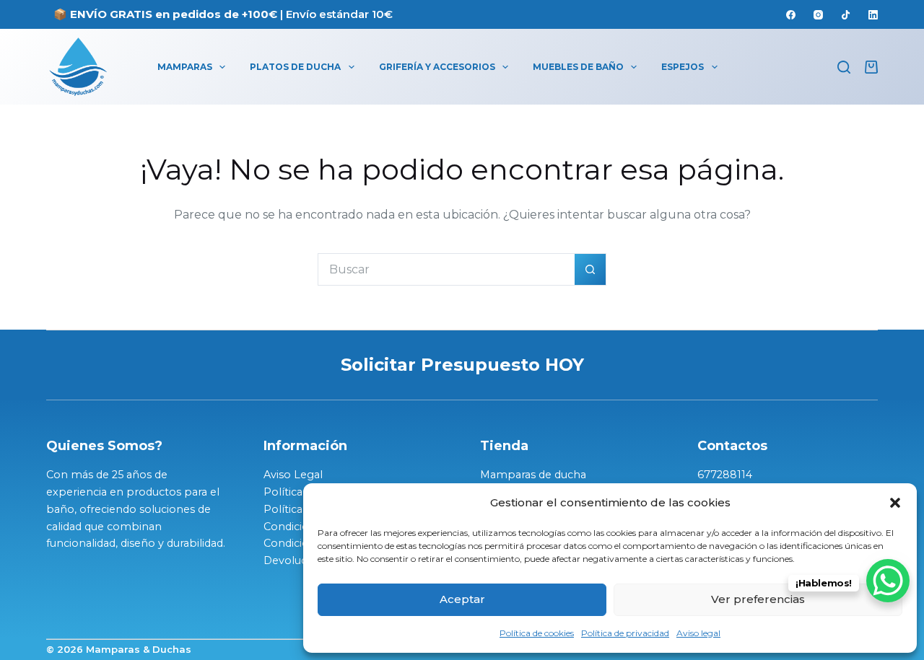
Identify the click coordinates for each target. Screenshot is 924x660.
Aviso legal (698, 633)
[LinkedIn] (873, 14)
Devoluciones (299, 560)
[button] (895, 503)
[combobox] (446, 269)
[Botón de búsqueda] (590, 269)
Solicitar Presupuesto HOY (462, 364)
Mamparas (184, 66)
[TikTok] (845, 14)
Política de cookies (537, 633)
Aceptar (462, 599)
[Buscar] (843, 67)
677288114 (724, 474)
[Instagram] (818, 14)
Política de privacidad (625, 633)
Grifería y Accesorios (437, 66)
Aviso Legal (293, 474)
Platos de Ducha (295, 66)
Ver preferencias (758, 599)
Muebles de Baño (578, 66)
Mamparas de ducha (533, 474)
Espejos (682, 66)
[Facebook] (791, 14)
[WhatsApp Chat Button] (888, 580)
